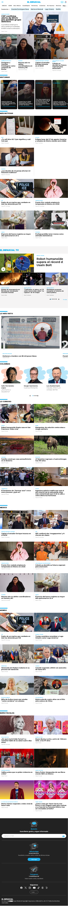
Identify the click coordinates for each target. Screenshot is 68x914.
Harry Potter (39, 770)
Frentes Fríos (39, 200)
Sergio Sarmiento (31, 386)
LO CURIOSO (5, 402)
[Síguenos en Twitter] (26, 888)
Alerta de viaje (5, 14)
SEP (36, 531)
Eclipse (37, 137)
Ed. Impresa (50, 5)
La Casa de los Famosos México (9, 801)
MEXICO (3, 508)
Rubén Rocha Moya (6, 60)
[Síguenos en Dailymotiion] (47, 888)
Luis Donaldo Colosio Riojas (58, 61)
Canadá (37, 666)
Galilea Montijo (5, 770)
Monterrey (34, 5)
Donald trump (39, 634)
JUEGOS (4, 5)
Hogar (37, 488)
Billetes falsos (7, 353)
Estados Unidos (5, 697)
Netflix (58, 9)
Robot (3, 425)
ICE (2, 200)
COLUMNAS (5, 364)
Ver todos (65, 299)
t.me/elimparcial (34, 876)
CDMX (10, 5)
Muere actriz (38, 737)
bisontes (37, 457)
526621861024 (34, 853)
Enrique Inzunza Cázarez (42, 60)
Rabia (36, 425)
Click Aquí (34, 859)
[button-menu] (2, 2)
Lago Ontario (49, 9)
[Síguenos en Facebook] (21, 888)
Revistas (58, 5)
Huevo (3, 232)
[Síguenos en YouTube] (34, 888)
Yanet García (38, 801)
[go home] (34, 899)
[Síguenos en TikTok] (38, 888)
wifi (2, 137)
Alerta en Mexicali (37, 9)
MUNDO (3, 610)
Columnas (42, 5)
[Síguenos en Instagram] (30, 888)
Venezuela (4, 666)
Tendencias (4, 488)
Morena (20, 60)
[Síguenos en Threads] (42, 888)
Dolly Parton (5, 737)
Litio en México (39, 697)
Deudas (3, 169)
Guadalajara (26, 5)
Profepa (37, 232)
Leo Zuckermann (53, 386)
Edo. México (17, 5)
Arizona (3, 457)
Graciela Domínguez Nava (20, 9)
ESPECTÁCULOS (7, 713)
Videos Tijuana (40, 255)
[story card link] (45, 22)
